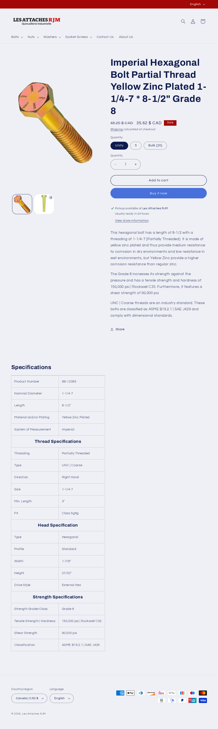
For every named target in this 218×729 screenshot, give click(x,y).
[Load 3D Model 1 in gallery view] (44, 204)
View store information (132, 220)
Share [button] (120, 329)
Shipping (116, 129)
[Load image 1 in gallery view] (22, 204)
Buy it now (159, 193)
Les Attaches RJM (34, 714)
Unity (119, 145)
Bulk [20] (155, 145)
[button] (17, 37)
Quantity (116, 155)
